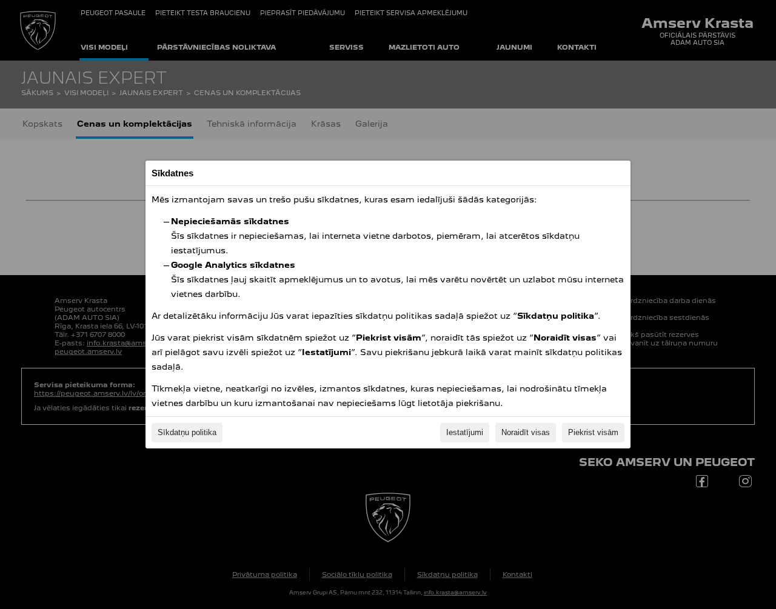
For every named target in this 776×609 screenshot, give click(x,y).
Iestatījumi (464, 432)
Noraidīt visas (525, 432)
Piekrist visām (593, 432)
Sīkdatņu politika (187, 432)
